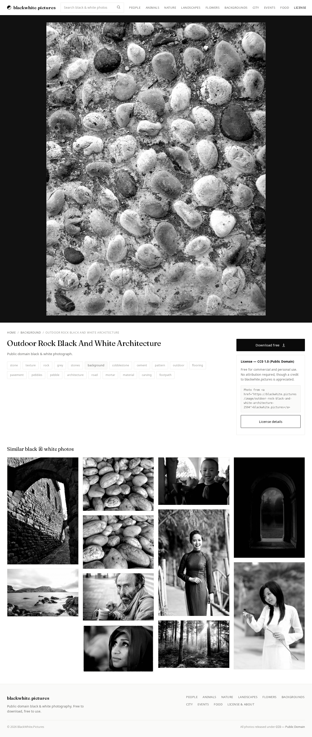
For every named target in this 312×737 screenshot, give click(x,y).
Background (31, 333)
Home (11, 333)
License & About (240, 704)
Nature (170, 7)
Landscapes (190, 7)
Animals (152, 7)
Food (284, 7)
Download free (267, 345)
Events (269, 7)
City (256, 7)
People (134, 7)
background (96, 365)
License (300, 7)
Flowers (213, 7)
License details (270, 421)
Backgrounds (236, 7)
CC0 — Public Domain (290, 727)
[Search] (118, 7)
